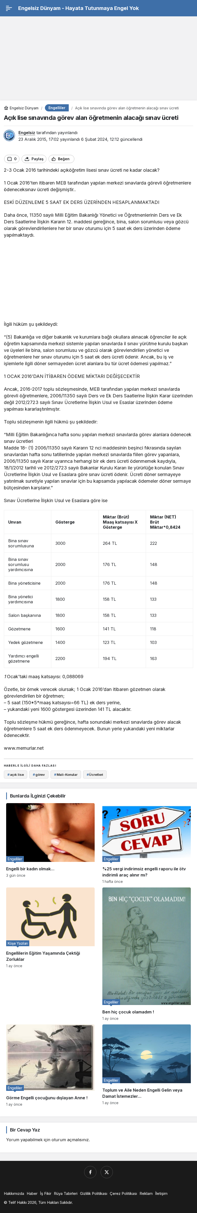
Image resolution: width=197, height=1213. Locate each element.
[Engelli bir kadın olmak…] (50, 843)
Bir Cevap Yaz (25, 1130)
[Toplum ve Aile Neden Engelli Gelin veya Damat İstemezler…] (146, 1065)
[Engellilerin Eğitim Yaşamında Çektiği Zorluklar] (50, 954)
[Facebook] (90, 1172)
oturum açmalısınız (70, 1139)
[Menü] (9, 8)
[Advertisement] (98, 56)
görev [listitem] (39, 774)
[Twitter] (107, 1172)
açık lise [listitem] (15, 774)
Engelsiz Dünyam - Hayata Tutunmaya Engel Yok (78, 8)
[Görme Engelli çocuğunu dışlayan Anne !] (50, 1065)
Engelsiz (26, 132)
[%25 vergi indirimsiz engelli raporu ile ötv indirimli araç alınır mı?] (146, 843)
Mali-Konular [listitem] (65, 774)
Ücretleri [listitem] (95, 774)
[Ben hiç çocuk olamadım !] (146, 954)
